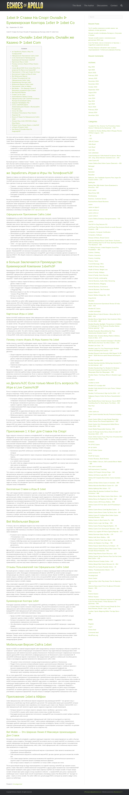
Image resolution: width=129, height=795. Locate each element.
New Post (91, 406)
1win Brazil (91, 147)
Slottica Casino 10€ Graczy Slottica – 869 (101, 502)
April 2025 (91, 70)
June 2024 (91, 98)
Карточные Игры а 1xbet (20, 62)
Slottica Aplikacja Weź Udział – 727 (99, 488)
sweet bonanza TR (94, 572)
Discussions (102, 5)
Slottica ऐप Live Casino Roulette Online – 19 (102, 567)
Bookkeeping (92, 196)
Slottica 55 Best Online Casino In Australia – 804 (103, 483)
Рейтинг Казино (93, 596)
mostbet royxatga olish (95, 360)
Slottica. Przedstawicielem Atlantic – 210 (101, 570)
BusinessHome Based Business (98, 201)
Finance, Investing (94, 258)
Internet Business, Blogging (97, 284)
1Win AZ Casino (93, 141)
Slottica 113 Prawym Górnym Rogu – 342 (101, 472)
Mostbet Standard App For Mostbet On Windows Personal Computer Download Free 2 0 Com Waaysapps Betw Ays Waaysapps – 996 (103, 370)
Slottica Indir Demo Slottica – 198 (99, 537)
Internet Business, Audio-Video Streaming (101, 281)
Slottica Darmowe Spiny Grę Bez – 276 (100, 534)
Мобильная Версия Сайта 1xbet (22, 84)
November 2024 (93, 84)
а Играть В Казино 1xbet (20, 127)
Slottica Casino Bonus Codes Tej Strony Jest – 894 (104, 512)
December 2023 (93, 115)
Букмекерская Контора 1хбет (21, 82)
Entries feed (92, 629)
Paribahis (91, 442)
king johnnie (92, 298)
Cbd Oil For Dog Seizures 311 (97, 224)
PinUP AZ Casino (93, 456)
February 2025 (93, 75)
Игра (90, 591)
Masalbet (91, 301)
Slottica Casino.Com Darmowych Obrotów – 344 (103, 528)
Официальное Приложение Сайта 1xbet (25, 56)
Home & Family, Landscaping (97, 278)
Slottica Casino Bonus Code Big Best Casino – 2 (103, 509)
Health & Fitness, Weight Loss (98, 269)
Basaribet (91, 174)
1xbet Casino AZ (93, 160)
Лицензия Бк (16, 115)
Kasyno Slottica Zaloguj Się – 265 (99, 295)
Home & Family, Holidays (96, 272)
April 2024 (91, 104)
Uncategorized (17, 784)
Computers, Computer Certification (99, 232)
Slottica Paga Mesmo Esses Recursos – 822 (102, 553)
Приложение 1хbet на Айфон (21, 86)
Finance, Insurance (94, 255)
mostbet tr (91, 380)
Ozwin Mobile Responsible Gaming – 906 (101, 429)
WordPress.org (93, 635)
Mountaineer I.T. (118, 792)
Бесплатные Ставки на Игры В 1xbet (24, 74)
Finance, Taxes (93, 261)
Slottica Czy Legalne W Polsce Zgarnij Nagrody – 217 (105, 531)
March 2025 (92, 72)
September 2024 (93, 90)
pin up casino (92, 447)
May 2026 (91, 67)
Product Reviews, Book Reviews (98, 459)
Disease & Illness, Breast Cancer (98, 238)
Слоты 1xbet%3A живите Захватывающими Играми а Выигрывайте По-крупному (26, 107)
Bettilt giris (91, 182)
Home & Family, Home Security (98, 275)
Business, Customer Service (97, 199)
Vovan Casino (92, 578)
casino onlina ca (93, 210)
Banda (90, 169)
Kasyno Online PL (94, 292)
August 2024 (92, 92)
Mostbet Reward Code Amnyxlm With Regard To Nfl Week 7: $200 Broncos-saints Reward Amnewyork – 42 (104, 355)
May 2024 (91, 101)
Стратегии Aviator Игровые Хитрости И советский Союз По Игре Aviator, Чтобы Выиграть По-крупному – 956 (104, 601)
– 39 (89, 135)
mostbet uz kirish (93, 382)
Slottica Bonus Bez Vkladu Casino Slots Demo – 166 (105, 496)
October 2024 (92, 87)
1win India (91, 150)
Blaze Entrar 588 (93, 193)
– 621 (90, 138)
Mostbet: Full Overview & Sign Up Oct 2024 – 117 (104, 393)
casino (90, 204)
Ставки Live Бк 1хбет (19, 94)
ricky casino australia (95, 466)
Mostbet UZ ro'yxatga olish (96, 385)
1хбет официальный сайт (39, 209)
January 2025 (92, 78)
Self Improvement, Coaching (97, 469)
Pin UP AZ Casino (94, 444)
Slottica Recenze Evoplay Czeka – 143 (100, 561)
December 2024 (93, 81)
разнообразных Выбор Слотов (22, 96)
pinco (90, 453)
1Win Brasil (92, 144)
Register (91, 624)
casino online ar (93, 213)
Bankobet (91, 172)
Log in (90, 627)
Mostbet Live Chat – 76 (95, 345)
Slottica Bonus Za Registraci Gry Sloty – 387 (102, 499)
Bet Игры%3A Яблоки (19, 92)
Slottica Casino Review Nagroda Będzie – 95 (102, 526)
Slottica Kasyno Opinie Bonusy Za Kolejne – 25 (103, 546)
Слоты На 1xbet (17, 111)
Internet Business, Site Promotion (99, 289)
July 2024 (91, 95)
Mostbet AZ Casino (94, 308)
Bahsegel (91, 166)
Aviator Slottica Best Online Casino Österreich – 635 (105, 163)
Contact (114, 5)
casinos (90, 221)
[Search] (121, 5)
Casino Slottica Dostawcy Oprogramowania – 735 (104, 218)
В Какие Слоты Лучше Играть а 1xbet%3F (25, 125)
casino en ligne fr (93, 207)
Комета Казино (93, 594)
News (90, 409)
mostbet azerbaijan (94, 311)
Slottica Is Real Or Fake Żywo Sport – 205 (101, 540)
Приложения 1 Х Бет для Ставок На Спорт (26, 72)
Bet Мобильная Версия (19, 76)
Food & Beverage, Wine (96, 264)
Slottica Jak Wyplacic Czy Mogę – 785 (100, 543)
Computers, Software (95, 235)
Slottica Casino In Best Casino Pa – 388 (101, 520)
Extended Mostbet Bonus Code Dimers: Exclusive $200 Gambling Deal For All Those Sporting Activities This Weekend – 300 (105, 242)
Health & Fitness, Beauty (96, 266)
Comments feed (93, 632)
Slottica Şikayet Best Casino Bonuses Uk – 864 (103, 564)
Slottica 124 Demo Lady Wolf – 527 (99, 475)
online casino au (93, 411)
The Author (89, 5)
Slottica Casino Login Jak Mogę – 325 (100, 523)
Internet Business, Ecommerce (98, 286)
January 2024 (92, 112)
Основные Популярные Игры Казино (24, 113)
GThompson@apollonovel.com (92, 792)
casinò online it (93, 216)
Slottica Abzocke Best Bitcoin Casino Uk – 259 (103, 485)
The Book (76, 5)
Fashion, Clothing (94, 252)
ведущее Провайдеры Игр (20, 102)
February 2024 (93, 109)
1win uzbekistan (93, 153)
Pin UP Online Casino (95, 450)
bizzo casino (92, 190)
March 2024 (92, 107)
